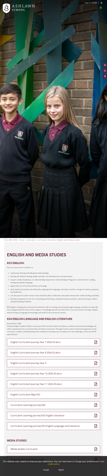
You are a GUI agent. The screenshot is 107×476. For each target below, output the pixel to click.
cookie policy (53, 464)
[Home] (19, 8)
